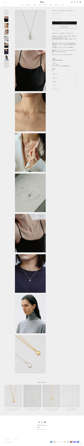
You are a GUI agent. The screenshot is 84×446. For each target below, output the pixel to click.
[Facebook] (55, 30)
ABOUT (34, 5)
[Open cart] (80, 2)
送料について (55, 78)
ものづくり (55, 85)
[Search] (77, 2)
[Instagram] (42, 422)
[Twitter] (39, 422)
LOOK (50, 5)
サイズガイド (55, 89)
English (5, 2)
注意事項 (54, 81)
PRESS (45, 5)
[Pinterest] (58, 30)
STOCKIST (56, 5)
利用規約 (38, 427)
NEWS (40, 5)
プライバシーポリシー (41, 429)
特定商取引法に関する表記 (42, 425)
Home (22, 5)
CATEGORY (28, 5)
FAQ (62, 5)
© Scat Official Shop (9, 442)
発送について (55, 74)
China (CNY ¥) (8, 438)
